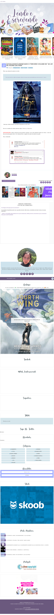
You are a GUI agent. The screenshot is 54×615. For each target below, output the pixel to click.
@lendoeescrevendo (6, 421)
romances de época (38, 455)
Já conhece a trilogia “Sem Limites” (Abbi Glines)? (18, 540)
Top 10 (13, 451)
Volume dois (29, 128)
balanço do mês (38, 451)
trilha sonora (38, 460)
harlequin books (16, 67)
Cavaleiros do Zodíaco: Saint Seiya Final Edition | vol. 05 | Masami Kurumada (46, 57)
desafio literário (13, 453)
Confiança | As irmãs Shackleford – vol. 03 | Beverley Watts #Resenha (20, 57)
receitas (13, 455)
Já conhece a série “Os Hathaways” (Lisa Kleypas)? (18, 554)
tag (13, 460)
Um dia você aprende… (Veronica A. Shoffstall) (18, 549)
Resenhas (38, 449)
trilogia (13, 462)
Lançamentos (13, 449)
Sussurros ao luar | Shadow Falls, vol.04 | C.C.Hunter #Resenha (7, 57)
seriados (13, 458)
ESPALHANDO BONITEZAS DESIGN (32, 609)
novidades (30, 67)
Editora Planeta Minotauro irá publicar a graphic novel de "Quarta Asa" (27, 320)
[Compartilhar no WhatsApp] (50, 182)
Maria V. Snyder (24, 67)
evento (38, 453)
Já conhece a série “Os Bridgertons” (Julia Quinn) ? (19, 535)
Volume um (24, 128)
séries (38, 458)
